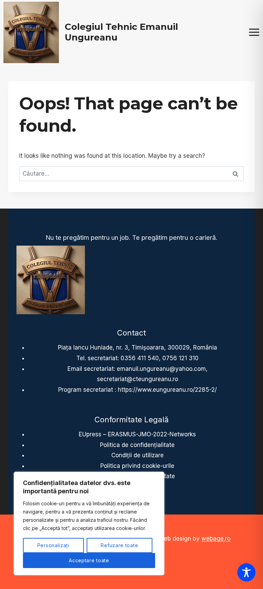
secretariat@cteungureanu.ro (137, 379)
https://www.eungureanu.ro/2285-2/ (167, 389)
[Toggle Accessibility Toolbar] (246, 572)
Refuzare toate (119, 545)
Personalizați (53, 545)
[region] (89, 523)
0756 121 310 (180, 358)
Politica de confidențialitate (137, 444)
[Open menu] (254, 32)
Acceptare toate (89, 560)
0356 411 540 (140, 358)
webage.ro (215, 538)
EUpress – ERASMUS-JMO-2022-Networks (137, 434)
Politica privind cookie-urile (137, 465)
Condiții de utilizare (137, 455)
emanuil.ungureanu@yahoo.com (161, 368)
